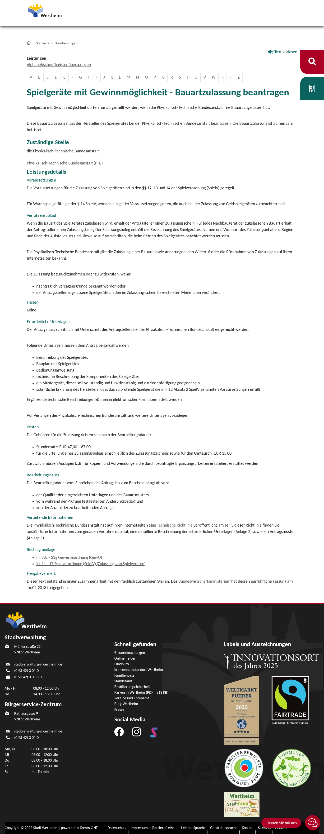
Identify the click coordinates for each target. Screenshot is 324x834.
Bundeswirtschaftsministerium (204, 581)
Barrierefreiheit (164, 828)
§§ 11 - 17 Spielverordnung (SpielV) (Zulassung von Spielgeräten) (90, 564)
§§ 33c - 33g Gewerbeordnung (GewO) (69, 557)
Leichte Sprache (193, 828)
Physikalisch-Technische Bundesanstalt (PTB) (65, 163)
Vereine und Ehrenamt (131, 698)
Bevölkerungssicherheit (132, 687)
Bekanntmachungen (129, 653)
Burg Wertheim (126, 704)
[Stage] (154, 732)
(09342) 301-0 (26, 671)
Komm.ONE (89, 828)
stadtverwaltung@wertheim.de (38, 664)
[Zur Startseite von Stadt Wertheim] (54, 10)
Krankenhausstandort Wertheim (138, 670)
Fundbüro (121, 664)
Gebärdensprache (223, 828)
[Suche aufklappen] (312, 62)
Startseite (42, 43)
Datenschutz (116, 828)
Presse (119, 710)
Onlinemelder (125, 659)
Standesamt (123, 681)
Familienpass (124, 676)
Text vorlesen (285, 52)
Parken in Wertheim (141, 693)
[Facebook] (119, 732)
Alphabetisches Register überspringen (59, 65)
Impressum (139, 828)
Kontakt (248, 828)
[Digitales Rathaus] (312, 90)
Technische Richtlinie (175, 525)
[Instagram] (136, 732)
